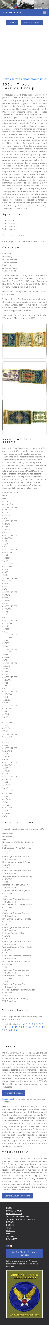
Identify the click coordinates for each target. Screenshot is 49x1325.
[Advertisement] (24, 51)
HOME (9, 1208)
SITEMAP (10, 1236)
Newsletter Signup (31, 22)
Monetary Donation (14, 1093)
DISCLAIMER (11, 1239)
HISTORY (10, 1222)
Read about (7, 1099)
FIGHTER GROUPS (14, 1213)
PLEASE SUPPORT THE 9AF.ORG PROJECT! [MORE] (24, 79)
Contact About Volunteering (17, 1195)
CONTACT (10, 1230)
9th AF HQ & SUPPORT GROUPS (20, 1219)
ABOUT (9, 1228)
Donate (12, 22)
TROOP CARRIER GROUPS (17, 1216)
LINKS (8, 1233)
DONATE (10, 1225)
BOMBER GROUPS (14, 1210)
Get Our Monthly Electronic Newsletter (24, 1253)
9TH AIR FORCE (11, 12)
